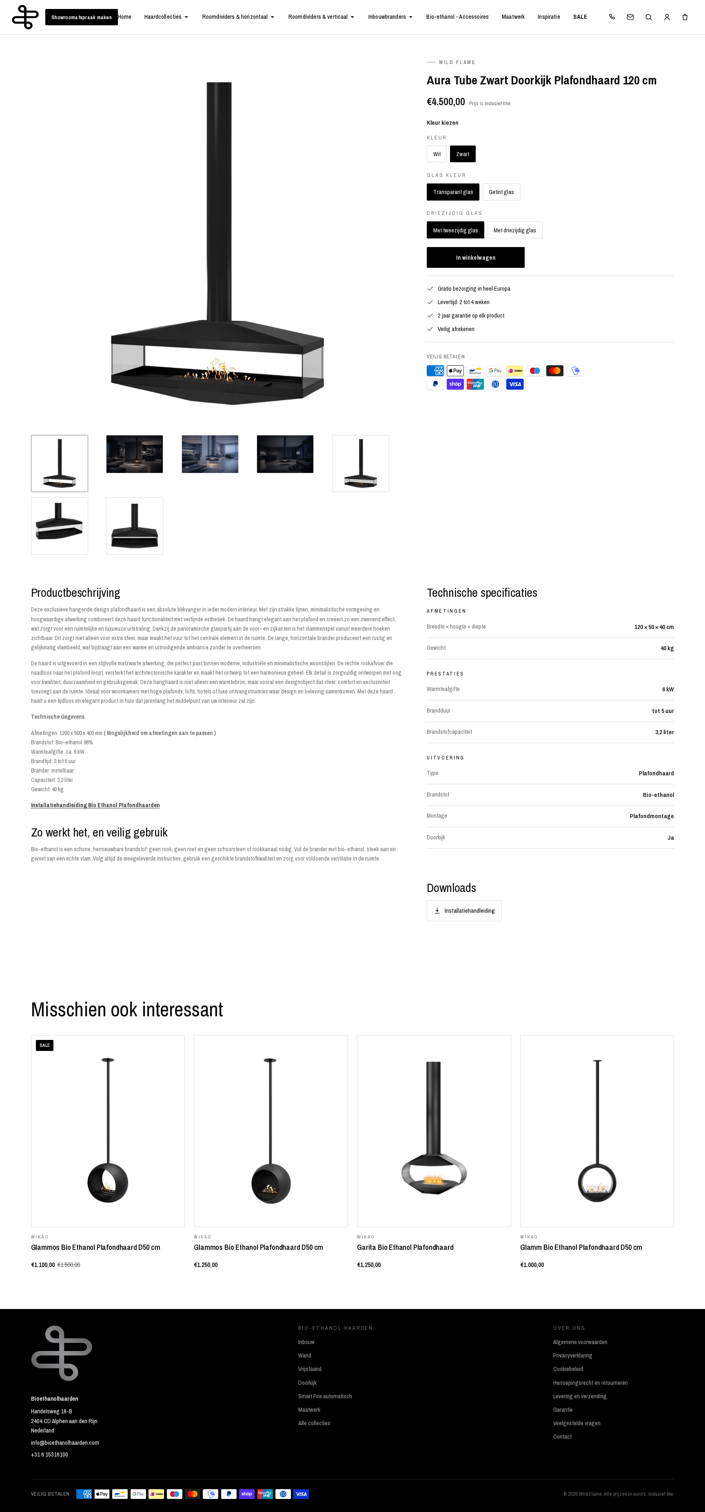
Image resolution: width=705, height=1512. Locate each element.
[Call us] (612, 17)
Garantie (563, 1410)
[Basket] (685, 17)
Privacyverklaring (572, 1355)
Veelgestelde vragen (577, 1423)
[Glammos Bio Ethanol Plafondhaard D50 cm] (271, 1131)
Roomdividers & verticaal (318, 17)
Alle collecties (314, 1423)
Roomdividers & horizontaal (235, 17)
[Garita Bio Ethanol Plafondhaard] (434, 1131)
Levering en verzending (580, 1396)
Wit (437, 154)
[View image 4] (285, 454)
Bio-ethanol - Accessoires (457, 17)
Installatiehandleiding (470, 910)
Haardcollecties (163, 17)
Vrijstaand (309, 1369)
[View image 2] (134, 454)
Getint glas (501, 192)
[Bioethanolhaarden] (25, 17)
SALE (580, 17)
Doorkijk (307, 1383)
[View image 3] (210, 454)
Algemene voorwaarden (580, 1342)
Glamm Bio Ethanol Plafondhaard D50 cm (581, 1247)
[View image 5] (360, 463)
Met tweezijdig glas (455, 230)
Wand (304, 1355)
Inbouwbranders (387, 17)
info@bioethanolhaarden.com (65, 1443)
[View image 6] (59, 525)
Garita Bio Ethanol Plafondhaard (405, 1247)
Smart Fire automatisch (325, 1396)
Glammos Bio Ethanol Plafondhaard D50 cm (95, 1247)
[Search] (648, 17)
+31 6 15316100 (49, 1454)
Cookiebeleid (568, 1369)
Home (125, 17)
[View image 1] (59, 463)
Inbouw (306, 1342)
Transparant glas (453, 192)
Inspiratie (549, 17)
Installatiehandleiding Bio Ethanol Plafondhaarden (95, 805)
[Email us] (630, 17)
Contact (562, 1437)
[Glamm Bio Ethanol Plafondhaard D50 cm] (597, 1131)
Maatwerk (513, 17)
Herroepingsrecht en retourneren (590, 1383)
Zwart (462, 154)
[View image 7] (134, 525)
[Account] (666, 17)
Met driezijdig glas (515, 230)
